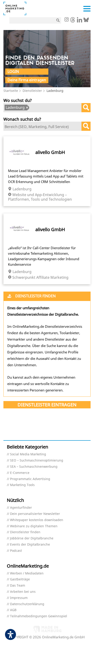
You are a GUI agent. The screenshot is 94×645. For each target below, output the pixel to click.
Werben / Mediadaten (27, 573)
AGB (13, 610)
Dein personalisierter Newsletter (35, 514)
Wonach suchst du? (22, 119)
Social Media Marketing (28, 454)
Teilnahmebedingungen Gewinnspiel (38, 616)
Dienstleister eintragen (47, 405)
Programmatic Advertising (30, 479)
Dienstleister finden (25, 532)
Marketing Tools (22, 485)
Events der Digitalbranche (30, 545)
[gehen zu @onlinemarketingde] (72, 21)
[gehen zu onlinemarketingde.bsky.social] (86, 21)
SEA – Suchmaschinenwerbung (33, 467)
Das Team (17, 586)
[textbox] (32, 108)
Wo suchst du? (17, 100)
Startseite (10, 90)
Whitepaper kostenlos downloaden (36, 520)
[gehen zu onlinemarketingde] (66, 19)
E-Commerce (19, 473)
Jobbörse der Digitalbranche (31, 538)
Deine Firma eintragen (27, 79)
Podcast (16, 551)
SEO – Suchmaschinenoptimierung (36, 460)
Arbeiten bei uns (23, 592)
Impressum (19, 598)
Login (13, 71)
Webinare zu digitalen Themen (33, 526)
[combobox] (47, 107)
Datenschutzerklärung (27, 604)
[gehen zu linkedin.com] (79, 21)
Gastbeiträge (20, 579)
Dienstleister (32, 90)
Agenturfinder (21, 508)
